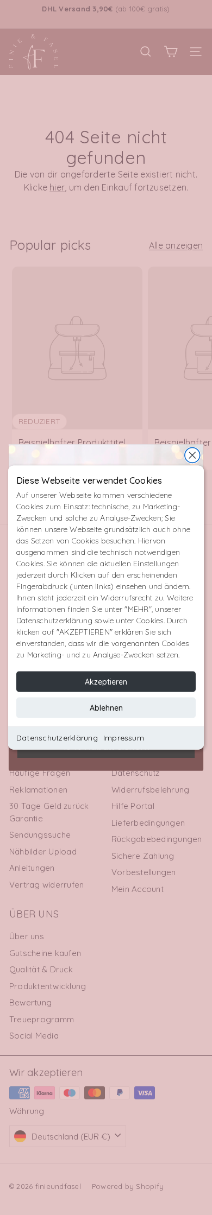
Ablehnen (106, 708)
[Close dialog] (192, 455)
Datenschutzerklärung (57, 738)
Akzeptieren (106, 682)
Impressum (123, 738)
